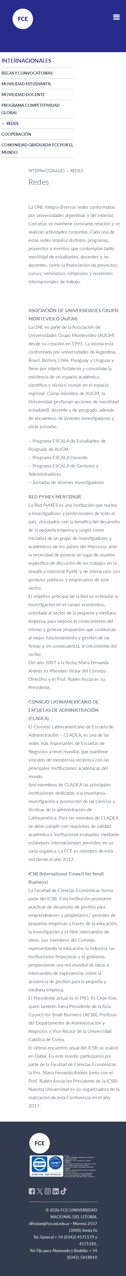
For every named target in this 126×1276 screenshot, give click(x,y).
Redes (12, 123)
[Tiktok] (64, 1190)
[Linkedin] (56, 1190)
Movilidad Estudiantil (26, 83)
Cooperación (16, 134)
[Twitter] (40, 1190)
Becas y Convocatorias (27, 73)
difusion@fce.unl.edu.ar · (51, 1223)
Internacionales (46, 170)
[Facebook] (32, 1190)
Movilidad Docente (23, 94)
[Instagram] (48, 1190)
